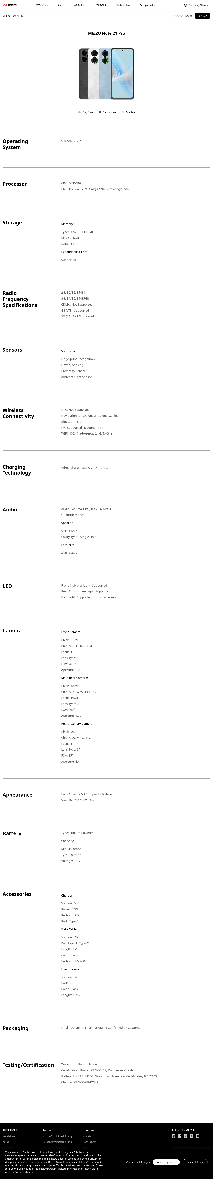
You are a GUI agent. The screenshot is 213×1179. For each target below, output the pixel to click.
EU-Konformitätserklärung (57, 1136)
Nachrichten (89, 1141)
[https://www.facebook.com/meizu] (173, 1136)
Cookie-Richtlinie (24, 1172)
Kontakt (87, 1136)
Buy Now (202, 15)
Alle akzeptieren (166, 1162)
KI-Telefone (9, 1136)
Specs (188, 15)
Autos (6, 1141)
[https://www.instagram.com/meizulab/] (185, 1136)
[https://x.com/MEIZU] (191, 1136)
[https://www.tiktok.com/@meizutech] (179, 1136)
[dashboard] (10, 5)
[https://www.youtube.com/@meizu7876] (197, 1136)
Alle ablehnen (195, 1162)
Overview (177, 15)
